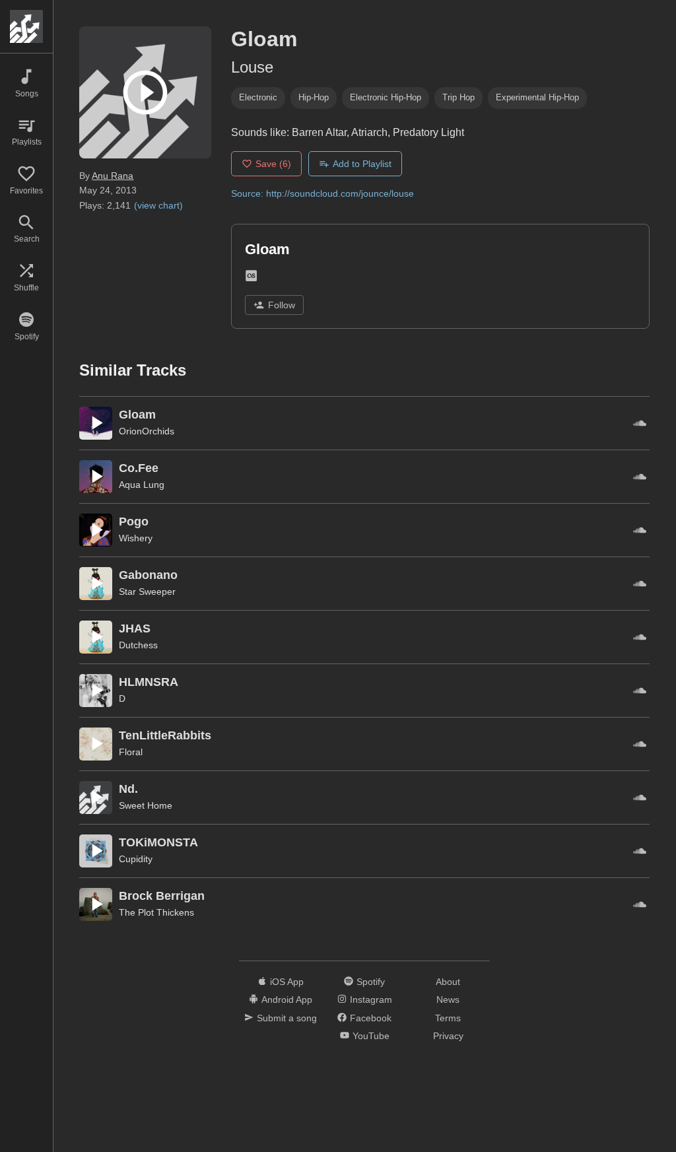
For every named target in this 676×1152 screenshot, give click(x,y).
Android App (286, 999)
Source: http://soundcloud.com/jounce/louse (322, 193)
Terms (448, 1018)
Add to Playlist (362, 163)
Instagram (371, 999)
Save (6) (273, 163)
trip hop (458, 97)
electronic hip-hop (385, 97)
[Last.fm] (251, 278)
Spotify (370, 981)
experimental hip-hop (537, 97)
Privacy (448, 1036)
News (447, 999)
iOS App (287, 981)
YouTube (371, 1036)
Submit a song (287, 1018)
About (448, 981)
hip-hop (313, 97)
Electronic (258, 97)
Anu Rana (112, 175)
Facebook (370, 1018)
